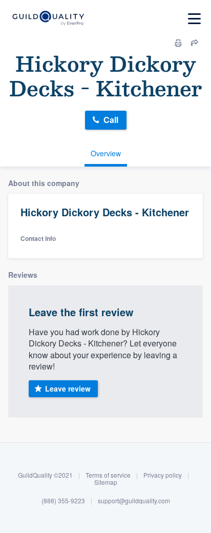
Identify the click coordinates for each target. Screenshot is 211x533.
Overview (106, 153)
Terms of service (108, 474)
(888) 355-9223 (63, 500)
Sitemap (105, 482)
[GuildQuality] (48, 19)
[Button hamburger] (194, 18)
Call (110, 120)
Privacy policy (162, 474)
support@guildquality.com (134, 500)
